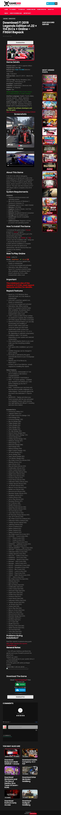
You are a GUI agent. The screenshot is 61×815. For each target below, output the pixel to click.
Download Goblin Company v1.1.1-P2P (29, 762)
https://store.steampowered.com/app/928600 (20, 112)
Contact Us (51, 3)
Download (22, 684)
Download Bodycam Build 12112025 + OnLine (11, 762)
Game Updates (41, 9)
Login (36, 722)
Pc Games (16, 756)
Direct (16, 232)
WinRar (23, 238)
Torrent (28, 230)
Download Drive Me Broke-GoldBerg (29, 779)
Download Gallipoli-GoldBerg (26, 803)
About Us (51, 9)
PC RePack (21, 9)
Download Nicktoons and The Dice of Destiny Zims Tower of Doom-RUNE (11, 782)
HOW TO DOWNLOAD (16, 13)
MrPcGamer (33, 813)
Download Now (20, 42)
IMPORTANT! (27, 13)
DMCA (6, 13)
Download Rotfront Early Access (10, 803)
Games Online (31, 9)
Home (6, 9)
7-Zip (29, 238)
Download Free (20, 697)
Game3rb (33, 812)
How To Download (21, 680)
